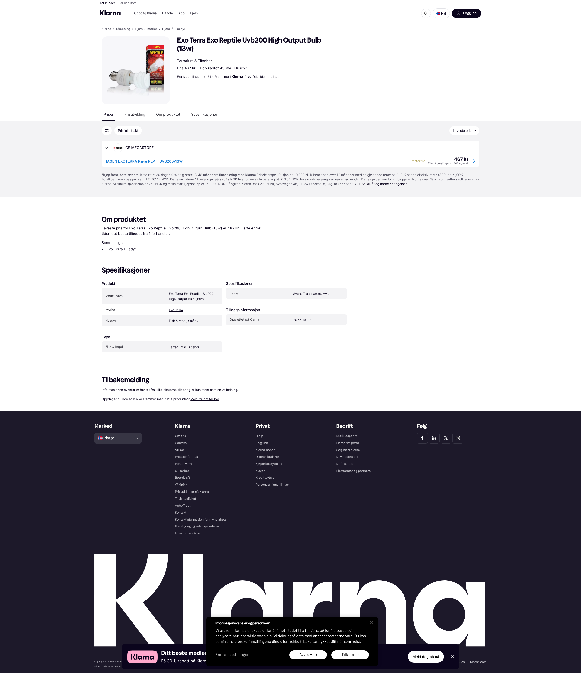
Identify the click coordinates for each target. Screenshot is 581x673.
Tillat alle (350, 655)
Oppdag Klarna (145, 13)
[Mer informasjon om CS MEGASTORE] (106, 147)
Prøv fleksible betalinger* (263, 76)
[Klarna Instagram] (457, 438)
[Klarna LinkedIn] (434, 438)
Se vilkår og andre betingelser (384, 184)
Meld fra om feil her (204, 399)
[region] (292, 641)
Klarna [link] (106, 29)
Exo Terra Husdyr (121, 249)
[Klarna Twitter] (446, 438)
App (181, 13)
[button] (441, 13)
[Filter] (107, 130)
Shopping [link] (123, 29)
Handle (167, 13)
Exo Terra (176, 310)
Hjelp (194, 13)
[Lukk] (372, 622)
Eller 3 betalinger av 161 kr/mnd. (448, 163)
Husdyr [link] (180, 29)
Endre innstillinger (232, 655)
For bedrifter (127, 3)
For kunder (107, 3)
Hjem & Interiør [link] (146, 29)
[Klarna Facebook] (422, 438)
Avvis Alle (308, 655)
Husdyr (240, 68)
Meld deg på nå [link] (426, 656)
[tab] (108, 114)
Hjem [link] (166, 29)
